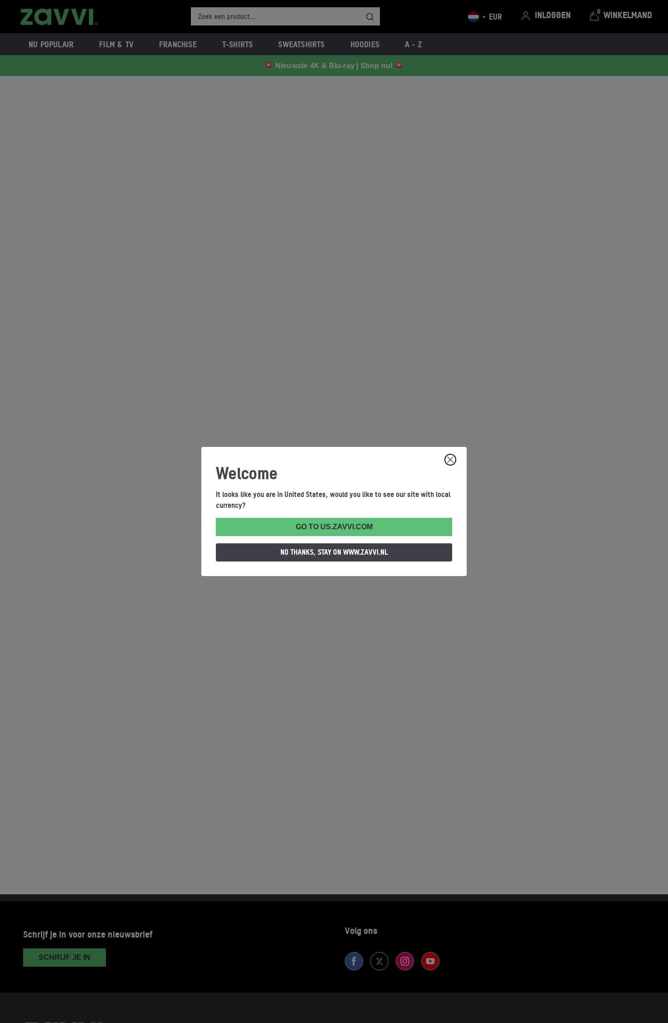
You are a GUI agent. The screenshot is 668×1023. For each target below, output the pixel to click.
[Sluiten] (450, 459)
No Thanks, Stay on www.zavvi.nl (334, 552)
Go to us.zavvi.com (334, 527)
